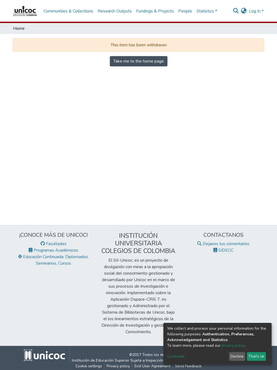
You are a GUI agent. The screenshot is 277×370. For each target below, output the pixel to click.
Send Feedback (188, 366)
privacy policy (233, 345)
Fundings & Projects (155, 11)
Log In (254, 11)
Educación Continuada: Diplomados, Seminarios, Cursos (55, 260)
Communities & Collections (68, 11)
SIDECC (225, 250)
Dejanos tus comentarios (225, 244)
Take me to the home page (138, 61)
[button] (243, 11)
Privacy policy (118, 366)
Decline (236, 356)
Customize (176, 356)
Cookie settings (88, 366)
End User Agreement (152, 366)
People (185, 11)
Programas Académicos (55, 250)
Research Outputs (115, 11)
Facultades (56, 244)
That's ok (256, 356)
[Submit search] (236, 11)
